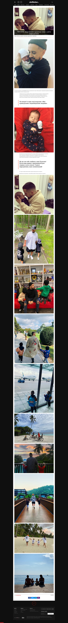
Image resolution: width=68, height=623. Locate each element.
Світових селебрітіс (23, 610)
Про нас (31, 608)
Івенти (15, 608)
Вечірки (15, 610)
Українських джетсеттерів (24, 609)
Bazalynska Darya (18, 595)
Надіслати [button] (2, 622)
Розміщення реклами (32, 610)
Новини (22, 608)
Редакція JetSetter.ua (32, 609)
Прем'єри (15, 609)
